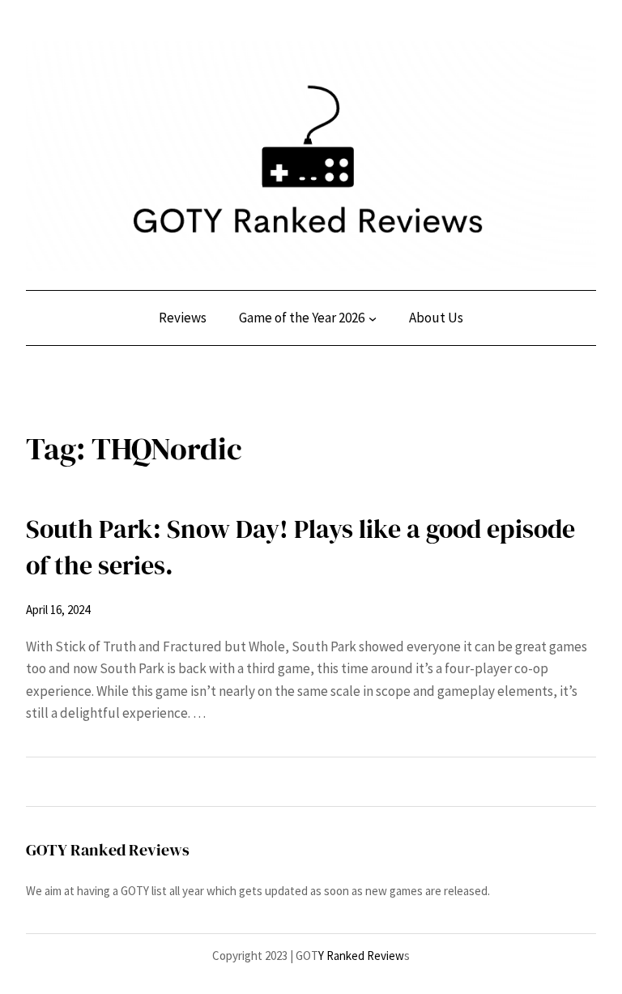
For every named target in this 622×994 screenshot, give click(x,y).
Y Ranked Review (361, 955)
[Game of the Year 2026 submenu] (373, 318)
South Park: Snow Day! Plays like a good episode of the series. (300, 547)
